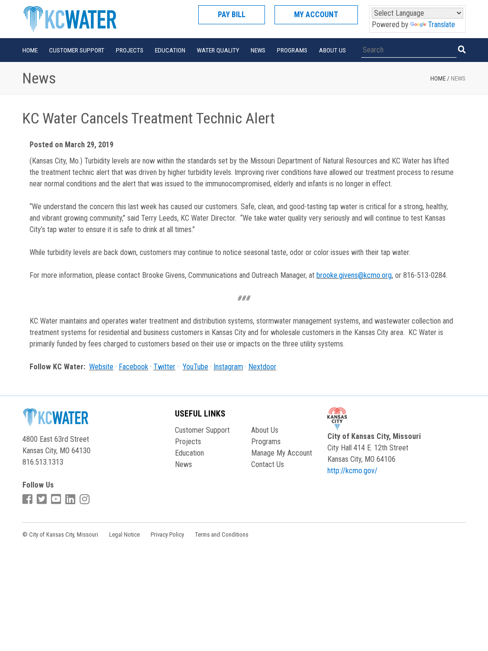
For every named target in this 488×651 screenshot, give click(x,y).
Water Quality (218, 50)
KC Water (82, 19)
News (258, 50)
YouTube (195, 366)
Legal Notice (124, 534)
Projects (129, 50)
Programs (292, 50)
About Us (332, 50)
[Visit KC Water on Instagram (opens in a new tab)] (86, 499)
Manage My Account (281, 453)
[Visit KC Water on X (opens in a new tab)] (43, 499)
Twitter (164, 366)
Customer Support (76, 50)
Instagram (228, 366)
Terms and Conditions (221, 534)
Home (30, 50)
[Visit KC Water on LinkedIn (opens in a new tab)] (71, 499)
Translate (441, 24)
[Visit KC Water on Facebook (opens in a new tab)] (28, 499)
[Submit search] (462, 50)
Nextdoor (262, 366)
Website (101, 366)
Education (170, 50)
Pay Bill (231, 14)
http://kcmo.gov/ (352, 470)
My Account (316, 14)
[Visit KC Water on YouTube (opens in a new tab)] (57, 499)
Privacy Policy (167, 534)
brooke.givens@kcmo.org (354, 275)
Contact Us (267, 464)
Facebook (133, 366)
